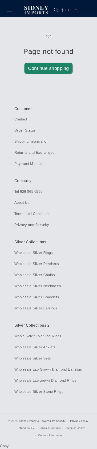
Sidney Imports (29, 420)
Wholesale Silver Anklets (35, 347)
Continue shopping (48, 68)
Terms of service (50, 428)
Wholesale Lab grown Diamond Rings (45, 380)
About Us (22, 203)
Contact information (50, 435)
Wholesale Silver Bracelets (36, 297)
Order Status (25, 130)
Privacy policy (79, 420)
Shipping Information (31, 141)
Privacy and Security (31, 225)
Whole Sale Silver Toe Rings (37, 336)
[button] (9, 10)
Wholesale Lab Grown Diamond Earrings (48, 369)
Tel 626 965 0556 (28, 191)
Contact (20, 119)
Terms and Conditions (32, 214)
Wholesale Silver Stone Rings (39, 391)
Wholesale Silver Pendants (36, 264)
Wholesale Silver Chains (34, 275)
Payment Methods (29, 164)
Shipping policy (75, 428)
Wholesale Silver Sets (32, 358)
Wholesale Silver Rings (33, 253)
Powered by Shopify (53, 420)
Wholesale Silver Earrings (35, 308)
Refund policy (25, 428)
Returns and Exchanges (34, 152)
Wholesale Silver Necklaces (37, 286)
